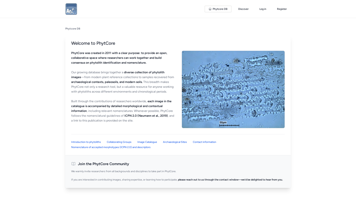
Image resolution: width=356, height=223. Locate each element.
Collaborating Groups (119, 142)
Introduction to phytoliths (86, 142)
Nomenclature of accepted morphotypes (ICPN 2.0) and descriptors (111, 147)
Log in (262, 9)
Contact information (204, 142)
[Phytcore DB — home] (71, 9)
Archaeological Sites (175, 142)
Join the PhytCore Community (103, 164)
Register (282, 9)
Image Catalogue (147, 142)
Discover (243, 9)
